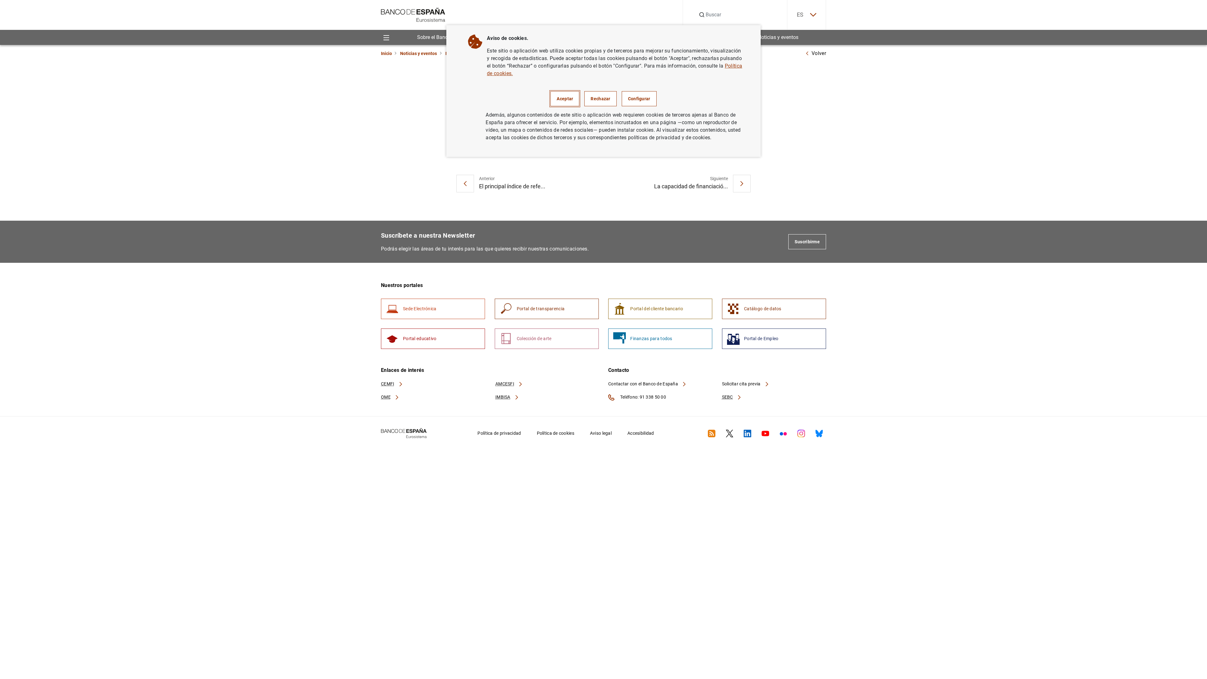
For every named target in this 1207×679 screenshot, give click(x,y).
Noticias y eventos (778, 37)
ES (800, 14)
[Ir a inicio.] (413, 14)
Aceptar (565, 98)
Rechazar (600, 98)
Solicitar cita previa (742, 383)
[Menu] (386, 37)
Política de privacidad (499, 433)
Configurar (639, 98)
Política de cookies (555, 433)
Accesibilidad (640, 433)
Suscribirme (807, 241)
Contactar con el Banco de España (643, 383)
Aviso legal (601, 433)
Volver (819, 53)
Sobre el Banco (433, 37)
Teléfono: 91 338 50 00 (642, 397)
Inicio (386, 53)
